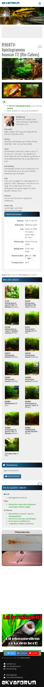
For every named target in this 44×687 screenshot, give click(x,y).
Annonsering (11, 669)
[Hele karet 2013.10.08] (22, 69)
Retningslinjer (11, 675)
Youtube (34, 653)
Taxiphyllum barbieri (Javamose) (21, 523)
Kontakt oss (11, 664)
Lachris (10, 108)
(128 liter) (11, 304)
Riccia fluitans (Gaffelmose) (19, 521)
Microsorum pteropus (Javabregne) (22, 518)
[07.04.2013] (29, 90)
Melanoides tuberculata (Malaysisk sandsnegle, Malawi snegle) (22, 505)
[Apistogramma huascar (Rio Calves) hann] (12, 90)
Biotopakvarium (23, 106)
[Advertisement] (22, 590)
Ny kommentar (13, 476)
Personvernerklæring (14, 677)
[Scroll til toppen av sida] (39, 484)
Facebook (23, 653)
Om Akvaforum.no (13, 666)
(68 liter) (11, 355)
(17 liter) (12, 454)
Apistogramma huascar (18, 497)
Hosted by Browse (25, 658)
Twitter (12, 653)
